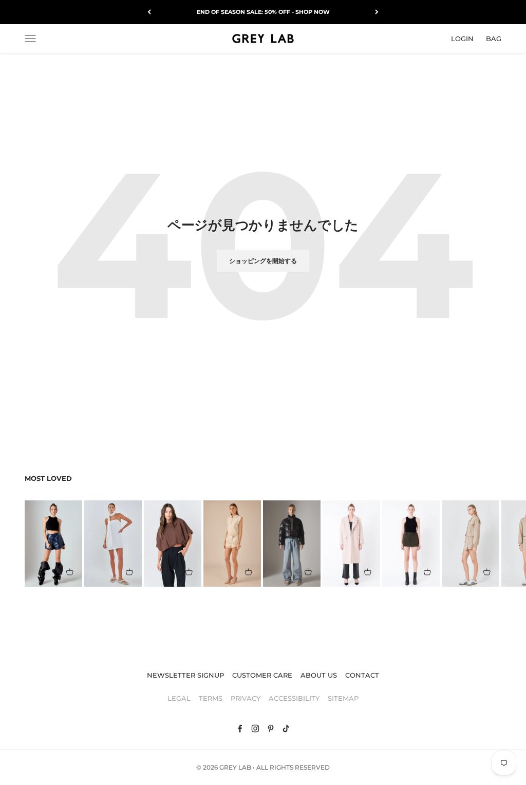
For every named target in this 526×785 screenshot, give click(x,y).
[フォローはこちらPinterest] (270, 728)
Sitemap (343, 698)
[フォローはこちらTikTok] (286, 728)
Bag (493, 38)
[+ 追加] (70, 571)
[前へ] (149, 12)
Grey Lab (235, 767)
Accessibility (294, 698)
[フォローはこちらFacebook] (240, 728)
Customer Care (262, 675)
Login (462, 38)
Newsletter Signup (185, 675)
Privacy (245, 698)
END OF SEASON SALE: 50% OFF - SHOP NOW (263, 11)
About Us (318, 675)
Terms (210, 698)
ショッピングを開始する (263, 261)
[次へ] (377, 12)
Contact (362, 675)
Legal (179, 698)
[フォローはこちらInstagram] (255, 728)
